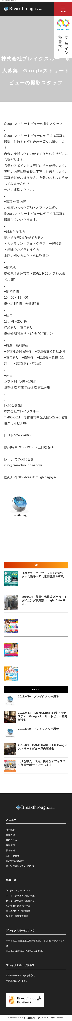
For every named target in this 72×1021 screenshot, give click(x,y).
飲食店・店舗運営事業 (17, 916)
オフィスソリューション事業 (20, 895)
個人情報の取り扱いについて (20, 866)
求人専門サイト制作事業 (18, 911)
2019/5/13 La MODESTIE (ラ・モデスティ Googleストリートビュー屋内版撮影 (42, 716)
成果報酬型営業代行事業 (18, 906)
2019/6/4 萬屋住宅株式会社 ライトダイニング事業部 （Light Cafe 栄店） (44, 600)
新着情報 (10, 850)
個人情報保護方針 (15, 860)
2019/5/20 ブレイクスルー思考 (38, 728)
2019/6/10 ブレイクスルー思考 (38, 696)
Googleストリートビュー (18, 890)
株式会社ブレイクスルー (35, 1018)
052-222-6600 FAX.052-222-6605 (27, 951)
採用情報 (10, 845)
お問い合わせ (12, 855)
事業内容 (10, 835)
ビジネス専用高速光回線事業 (20, 901)
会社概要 (10, 830)
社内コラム (11, 840)
